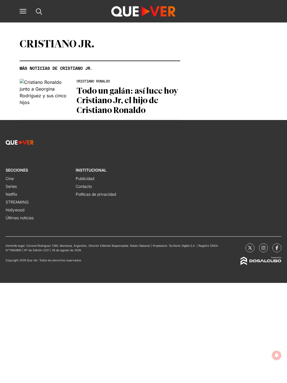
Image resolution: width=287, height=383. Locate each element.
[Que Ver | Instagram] (263, 248)
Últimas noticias (20, 217)
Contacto (84, 186)
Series (11, 186)
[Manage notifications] (276, 355)
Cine (10, 178)
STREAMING (17, 202)
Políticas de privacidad (96, 194)
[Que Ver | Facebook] (277, 248)
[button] (23, 11)
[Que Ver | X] (250, 248)
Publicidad (85, 178)
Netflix (11, 194)
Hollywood (15, 209)
